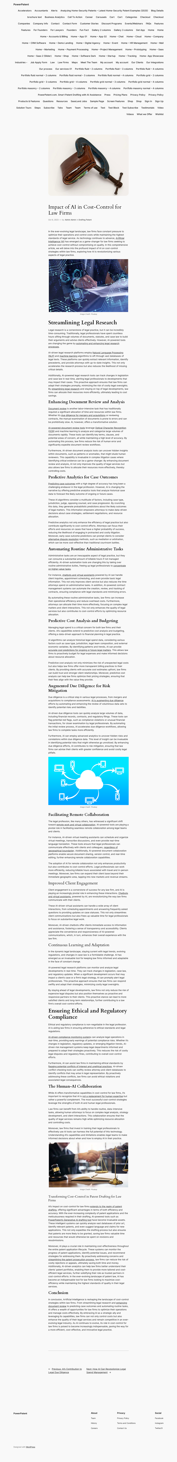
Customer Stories (89, 23)
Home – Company (154, 36)
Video (160, 107)
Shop (130, 101)
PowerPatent (21, 4)
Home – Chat (116, 36)
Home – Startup (107, 56)
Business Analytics (55, 17)
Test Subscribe (130, 107)
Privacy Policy (137, 95)
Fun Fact (84, 30)
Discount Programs (112, 23)
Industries (20, 62)
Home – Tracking (128, 56)
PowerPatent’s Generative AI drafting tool (69, 1220)
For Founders (40, 30)
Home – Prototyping (136, 49)
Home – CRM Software (34, 43)
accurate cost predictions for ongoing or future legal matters (79, 650)
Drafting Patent (85, 220)
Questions (48, 101)
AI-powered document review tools (66, 428)
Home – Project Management (107, 49)
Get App (140, 30)
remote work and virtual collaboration (75, 824)
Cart (112, 17)
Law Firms (63, 62)
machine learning (68, 356)
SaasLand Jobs (79, 101)
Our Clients (137, 62)
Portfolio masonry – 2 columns (34, 88)
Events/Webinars (134, 23)
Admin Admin (70, 220)
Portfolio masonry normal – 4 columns (143, 88)
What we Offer (144, 114)
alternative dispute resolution (63, 539)
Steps (37, 107)
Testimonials (147, 107)
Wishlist (159, 114)
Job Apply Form (38, 62)
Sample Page (97, 101)
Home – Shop (62, 56)
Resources (62, 101)
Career (89, 17)
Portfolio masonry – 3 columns (69, 88)
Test (103, 107)
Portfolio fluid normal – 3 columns (77, 75)
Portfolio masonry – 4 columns (104, 88)
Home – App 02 (98, 36)
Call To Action (75, 17)
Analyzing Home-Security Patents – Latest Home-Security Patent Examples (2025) (104, 10)
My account (106, 62)
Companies (24, 23)
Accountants (41, 10)
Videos (130, 114)
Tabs (60, 107)
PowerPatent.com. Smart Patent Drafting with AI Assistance (69, 95)
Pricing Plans (120, 95)
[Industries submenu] (26, 62)
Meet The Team (89, 62)
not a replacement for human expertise (102, 1096)
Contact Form (70, 23)
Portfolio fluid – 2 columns (88, 69)
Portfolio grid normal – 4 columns (146, 82)
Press (107, 95)
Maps (75, 62)
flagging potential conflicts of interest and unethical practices (80, 1066)
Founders (72, 30)
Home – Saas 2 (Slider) (39, 56)
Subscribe (49, 107)
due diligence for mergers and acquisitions (83, 415)
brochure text (34, 17)
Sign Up (159, 101)
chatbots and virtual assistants (78, 575)
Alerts (54, 10)
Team (69, 107)
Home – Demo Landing (61, 43)
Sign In (148, 101)
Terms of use (90, 107)
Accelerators (24, 10)
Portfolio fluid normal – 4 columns (115, 75)
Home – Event (110, 43)
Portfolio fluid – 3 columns (119, 69)
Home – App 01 (79, 36)
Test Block (113, 107)
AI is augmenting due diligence (107, 700)
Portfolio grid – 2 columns (150, 75)
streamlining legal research (66, 389)
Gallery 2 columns (101, 30)
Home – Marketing (45, 49)
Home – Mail (157, 43)
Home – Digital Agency (88, 43)
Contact (55, 23)
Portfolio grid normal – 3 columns (107, 82)
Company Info (40, 23)
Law (52, 62)
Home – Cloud (134, 36)
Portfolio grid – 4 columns (73, 82)
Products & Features (29, 101)
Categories (131, 17)
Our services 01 (63, 69)
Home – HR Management (134, 43)
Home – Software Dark (84, 56)
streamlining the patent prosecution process (71, 1259)
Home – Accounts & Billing (54, 36)
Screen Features (116, 101)
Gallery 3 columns (123, 30)
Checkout (145, 17)
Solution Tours (23, 107)
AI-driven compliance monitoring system (69, 1037)
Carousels (101, 17)
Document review (57, 408)
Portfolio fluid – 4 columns (150, 69)
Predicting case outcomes (61, 483)
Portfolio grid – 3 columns (43, 82)
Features (159, 23)
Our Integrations (155, 62)
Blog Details (157, 10)
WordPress (30, 1447)
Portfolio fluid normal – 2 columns (38, 75)
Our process (45, 69)
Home (151, 30)
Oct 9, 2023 (53, 220)
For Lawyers (57, 30)
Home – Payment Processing (73, 49)
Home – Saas (157, 49)
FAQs (148, 23)
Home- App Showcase (152, 56)
